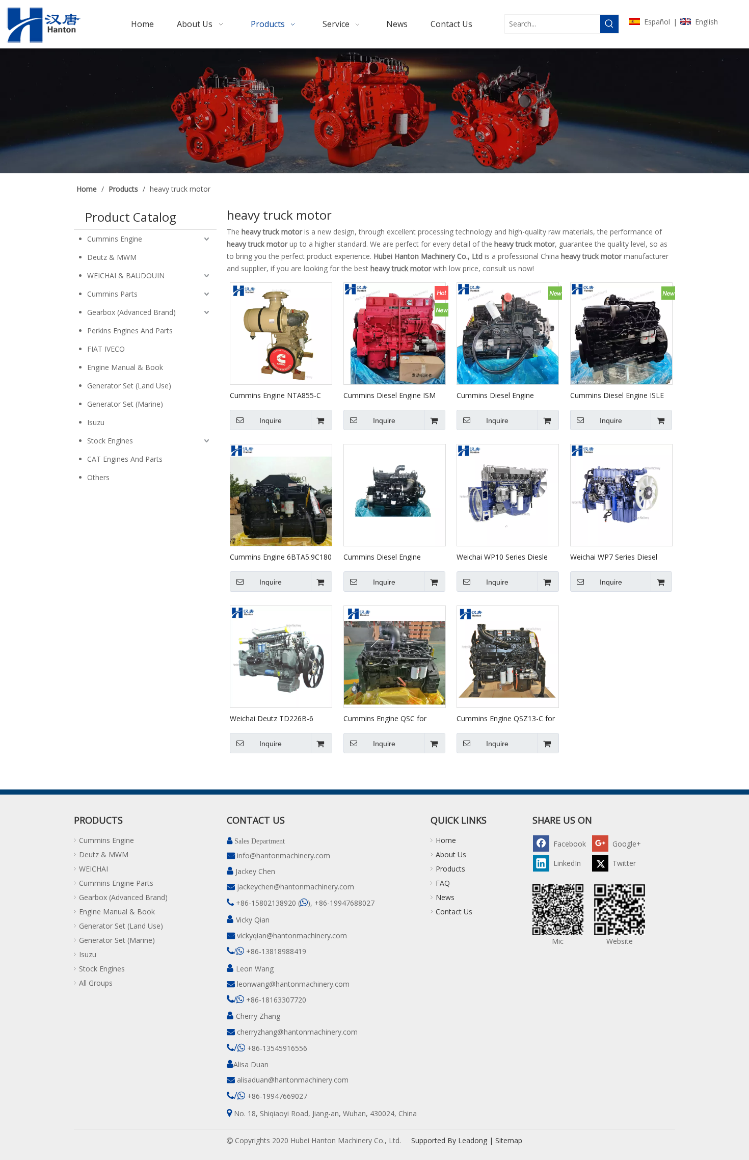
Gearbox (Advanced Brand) (131, 312)
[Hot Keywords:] (609, 24)
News (445, 897)
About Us (451, 854)
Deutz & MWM (112, 257)
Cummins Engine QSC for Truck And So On (384, 718)
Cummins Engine (114, 239)
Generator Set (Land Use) (129, 385)
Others (98, 477)
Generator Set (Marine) (125, 404)
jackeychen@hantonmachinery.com (295, 886)
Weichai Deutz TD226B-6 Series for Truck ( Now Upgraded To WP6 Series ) (273, 718)
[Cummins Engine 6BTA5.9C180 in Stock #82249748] (281, 494)
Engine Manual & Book (125, 367)
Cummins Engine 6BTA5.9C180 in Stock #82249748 (281, 556)
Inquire (270, 420)
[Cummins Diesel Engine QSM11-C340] (394, 494)
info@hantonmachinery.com (283, 855)
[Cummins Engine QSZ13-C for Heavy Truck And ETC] (507, 656)
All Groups (96, 983)
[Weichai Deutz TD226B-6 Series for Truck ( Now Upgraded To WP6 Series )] (281, 656)
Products (450, 869)
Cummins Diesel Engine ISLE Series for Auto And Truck (617, 395)
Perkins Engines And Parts (130, 330)
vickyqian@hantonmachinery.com (292, 935)
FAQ (443, 883)
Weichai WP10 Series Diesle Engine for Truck (502, 556)
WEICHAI (93, 869)
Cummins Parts (112, 294)
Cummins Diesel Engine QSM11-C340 (382, 556)
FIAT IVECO (106, 349)
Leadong (472, 1140)
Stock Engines (110, 440)
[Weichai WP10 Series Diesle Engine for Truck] (507, 494)
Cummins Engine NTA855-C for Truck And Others (275, 395)
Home (446, 840)
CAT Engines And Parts (125, 459)
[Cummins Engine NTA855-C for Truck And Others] (281, 333)
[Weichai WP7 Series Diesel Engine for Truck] (621, 494)
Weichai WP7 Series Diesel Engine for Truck (613, 556)
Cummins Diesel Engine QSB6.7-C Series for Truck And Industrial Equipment (507, 395)
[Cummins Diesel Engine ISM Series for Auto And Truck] (394, 333)
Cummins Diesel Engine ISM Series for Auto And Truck (389, 395)
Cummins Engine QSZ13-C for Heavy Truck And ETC (506, 718)
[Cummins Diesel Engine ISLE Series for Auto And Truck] (621, 333)
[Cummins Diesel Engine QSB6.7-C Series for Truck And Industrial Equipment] (507, 333)
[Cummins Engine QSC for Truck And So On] (394, 656)
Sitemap (508, 1140)
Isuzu (95, 422)
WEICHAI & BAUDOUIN (126, 275)
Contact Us (454, 911)
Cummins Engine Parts (116, 883)
